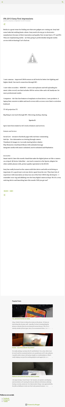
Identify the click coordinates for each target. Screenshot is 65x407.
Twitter (5, 401)
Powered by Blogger (33, 404)
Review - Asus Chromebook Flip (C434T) (23, 347)
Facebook (6, 398)
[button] (4, 24)
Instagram (6, 400)
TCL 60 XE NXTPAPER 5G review (21, 318)
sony (11, 191)
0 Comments (28, 20)
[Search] (63, 2)
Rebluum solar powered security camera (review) (25, 376)
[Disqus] (32, 224)
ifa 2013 (6, 191)
